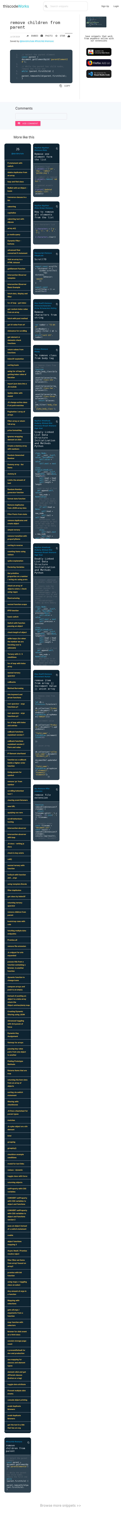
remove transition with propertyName (17, 537)
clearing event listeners (18, 800)
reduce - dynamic (15, 1170)
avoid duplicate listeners (14, 1407)
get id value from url (16, 324)
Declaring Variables (16, 567)
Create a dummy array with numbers (17, 447)
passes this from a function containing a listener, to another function (17, 966)
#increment (39, 676)
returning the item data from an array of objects (17, 1083)
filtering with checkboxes (13, 1103)
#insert (45, 426)
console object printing (17, 1400)
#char (37, 308)
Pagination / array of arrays (16, 413)
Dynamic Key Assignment (13, 1034)
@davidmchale (27, 41)
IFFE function (13, 610)
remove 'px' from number (15, 783)
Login (116, 6)
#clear (42, 208)
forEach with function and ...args (17, 876)
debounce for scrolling (17, 331)
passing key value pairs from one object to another (17, 1052)
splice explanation (15, 561)
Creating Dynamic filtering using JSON (16, 1013)
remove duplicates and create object (17, 522)
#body (37, 351)
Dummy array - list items (16, 466)
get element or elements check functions (14, 340)
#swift (41, 303)
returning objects (15, 1182)
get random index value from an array (18, 310)
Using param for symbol (15, 773)
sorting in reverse (15, 545)
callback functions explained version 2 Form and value (16, 744)
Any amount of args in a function (17, 1292)
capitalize (12, 213)
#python (38, 148)
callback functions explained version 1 (16, 733)
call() (10, 859)
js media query (14, 234)
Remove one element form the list (43, 157)
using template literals (17, 884)
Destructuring (14, 598)
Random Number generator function (16, 491)
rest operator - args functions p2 (16, 714)
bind (9, 1136)
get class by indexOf (16, 896)
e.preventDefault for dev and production (16, 1351)
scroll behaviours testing (15, 820)
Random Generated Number (16, 456)
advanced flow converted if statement (17, 251)
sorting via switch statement (15, 1093)
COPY (64, 86)
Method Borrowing (15, 688)
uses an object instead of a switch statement (17, 1227)
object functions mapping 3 (15, 1243)
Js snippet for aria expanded (15, 954)
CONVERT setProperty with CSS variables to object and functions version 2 (17, 1215)
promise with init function (15, 1274)
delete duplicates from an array (17, 174)
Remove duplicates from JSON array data (17, 506)
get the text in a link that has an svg (16, 1426)
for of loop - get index (17, 303)
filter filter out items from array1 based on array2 (17, 1263)
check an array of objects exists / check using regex (17, 589)
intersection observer (17, 828)
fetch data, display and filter (18, 295)
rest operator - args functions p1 (16, 705)
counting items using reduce (17, 553)
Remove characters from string (46, 315)
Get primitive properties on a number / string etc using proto (18, 576)
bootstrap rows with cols (16, 923)
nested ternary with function (16, 867)
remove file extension (17, 946)
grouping (11, 1142)
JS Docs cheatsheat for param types (18, 1112)
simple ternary (14, 530)
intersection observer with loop (17, 835)
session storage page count (17, 1342)
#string (53, 308)
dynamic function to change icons (16, 978)
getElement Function (16, 269)
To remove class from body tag (46, 357)
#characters (45, 308)
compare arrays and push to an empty (16, 988)
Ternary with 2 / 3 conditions (15, 655)
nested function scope (17, 604)
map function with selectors (15, 1323)
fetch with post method (18, 318)
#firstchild (39, 41)
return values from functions (15, 351)
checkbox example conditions (16, 1156)
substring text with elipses (16, 220)
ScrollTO (40, 259)
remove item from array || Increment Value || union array (46, 684)
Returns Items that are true (17, 1072)
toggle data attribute (17, 1384)
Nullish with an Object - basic (17, 189)
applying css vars (15, 812)
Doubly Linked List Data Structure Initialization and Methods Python (45, 565)
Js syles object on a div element (18, 1128)
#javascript (39, 253)
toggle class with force (17, 1176)
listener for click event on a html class (17, 1333)
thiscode (16, 6)
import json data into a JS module (17, 385)
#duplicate (39, 255)
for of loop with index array (17, 665)
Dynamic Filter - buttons (14, 242)
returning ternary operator (15, 904)
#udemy (38, 423)
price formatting (15, 430)
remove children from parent (17, 913)
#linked (45, 423)
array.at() (12, 228)
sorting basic (13, 365)
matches (11, 1120)
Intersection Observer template (17, 276)
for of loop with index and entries (17, 724)
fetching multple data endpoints (17, 932)
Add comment (28, 123)
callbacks (12, 682)
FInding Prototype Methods (15, 1062)
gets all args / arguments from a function (15, 1313)
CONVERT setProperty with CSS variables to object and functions (17, 1201)
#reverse (38, 426)
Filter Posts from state (17, 514)
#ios (36, 303)
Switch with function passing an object (16, 624)
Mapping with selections (13, 1302)
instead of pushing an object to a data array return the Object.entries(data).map (19, 1000)
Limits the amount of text (16, 481)
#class (37, 349)
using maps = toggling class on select (17, 1283)
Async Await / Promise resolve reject (17, 1252)
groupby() (12, 1148)
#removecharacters (43, 306)
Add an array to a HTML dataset (15, 261)
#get (36, 428)
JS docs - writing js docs (16, 845)
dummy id (12, 474)
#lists (44, 150)
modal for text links (16, 1164)
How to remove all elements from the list (44, 214)
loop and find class (16, 182)
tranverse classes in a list (17, 198)
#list (50, 423)
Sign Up (105, 6)
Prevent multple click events (17, 1392)
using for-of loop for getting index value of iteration (17, 374)
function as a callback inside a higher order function (17, 763)
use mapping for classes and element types (16, 1362)
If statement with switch (15, 164)
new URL (11, 806)
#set (41, 428)
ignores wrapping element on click (15, 438)
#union (47, 676)
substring (12, 206)
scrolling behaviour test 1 (16, 792)
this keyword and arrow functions (15, 696)
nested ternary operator (14, 674)
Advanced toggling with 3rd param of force (16, 1024)
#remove (49, 41)
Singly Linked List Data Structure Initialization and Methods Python (45, 439)
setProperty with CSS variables (17, 1190)
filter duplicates (14, 890)
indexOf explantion (16, 359)
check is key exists (16, 853)
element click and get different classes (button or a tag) (17, 1375)
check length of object (17, 632)
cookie (10, 1235)
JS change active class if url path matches (17, 404)
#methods (46, 421)
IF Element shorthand (17, 753)
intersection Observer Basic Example (17, 285)
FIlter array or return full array (16, 422)
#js (36, 788)
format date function (16, 499)
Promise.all (12, 940)
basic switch (13, 617)
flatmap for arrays (15, 1042)
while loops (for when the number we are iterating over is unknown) (17, 643)
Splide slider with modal (15, 394)
